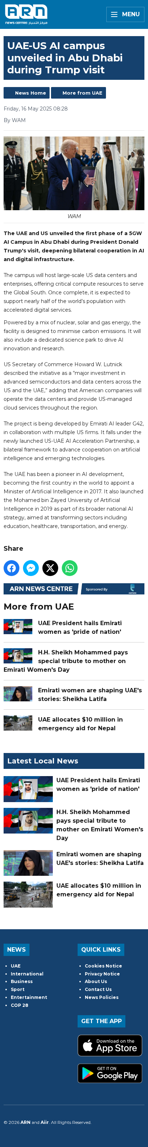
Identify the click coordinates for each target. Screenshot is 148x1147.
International (27, 974)
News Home (30, 93)
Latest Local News (42, 761)
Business (22, 981)
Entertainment (29, 997)
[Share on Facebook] (11, 568)
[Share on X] (50, 568)
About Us (96, 981)
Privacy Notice (102, 974)
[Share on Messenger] (31, 568)
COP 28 (19, 1005)
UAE (15, 966)
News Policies (102, 997)
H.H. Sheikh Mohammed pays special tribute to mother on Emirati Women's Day (66, 661)
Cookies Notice (103, 966)
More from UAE (82, 93)
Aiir (45, 1122)
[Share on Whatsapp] (70, 568)
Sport (17, 989)
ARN (25, 1122)
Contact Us (98, 989)
